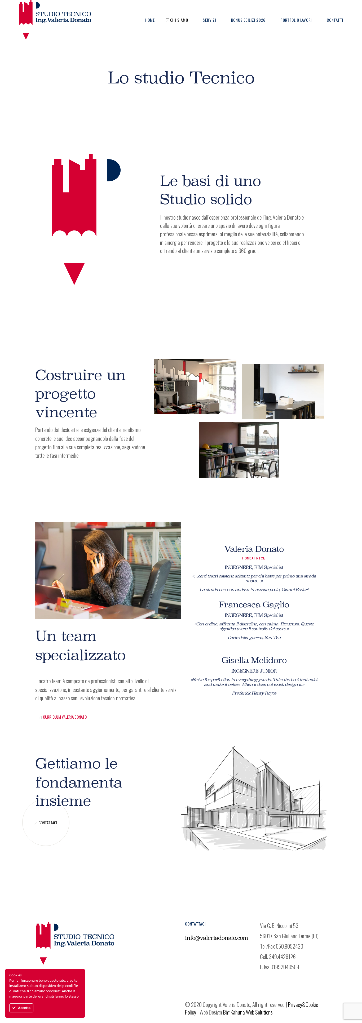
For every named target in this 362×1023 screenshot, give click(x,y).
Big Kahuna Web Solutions (248, 1012)
